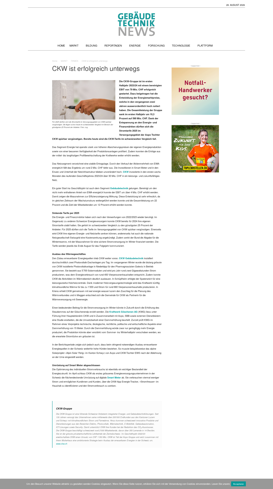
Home (54, 60)
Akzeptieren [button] (238, 483)
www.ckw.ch (61, 443)
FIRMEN (74, 60)
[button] (242, 45)
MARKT (64, 60)
